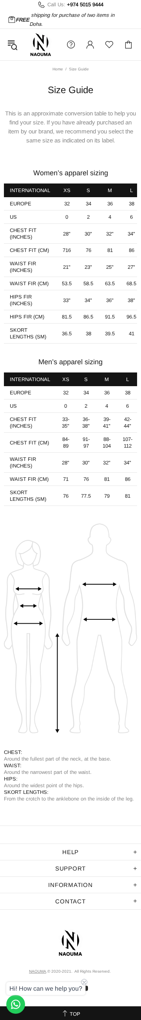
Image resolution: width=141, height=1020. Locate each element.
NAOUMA (40, 44)
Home (57, 69)
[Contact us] (15, 1004)
